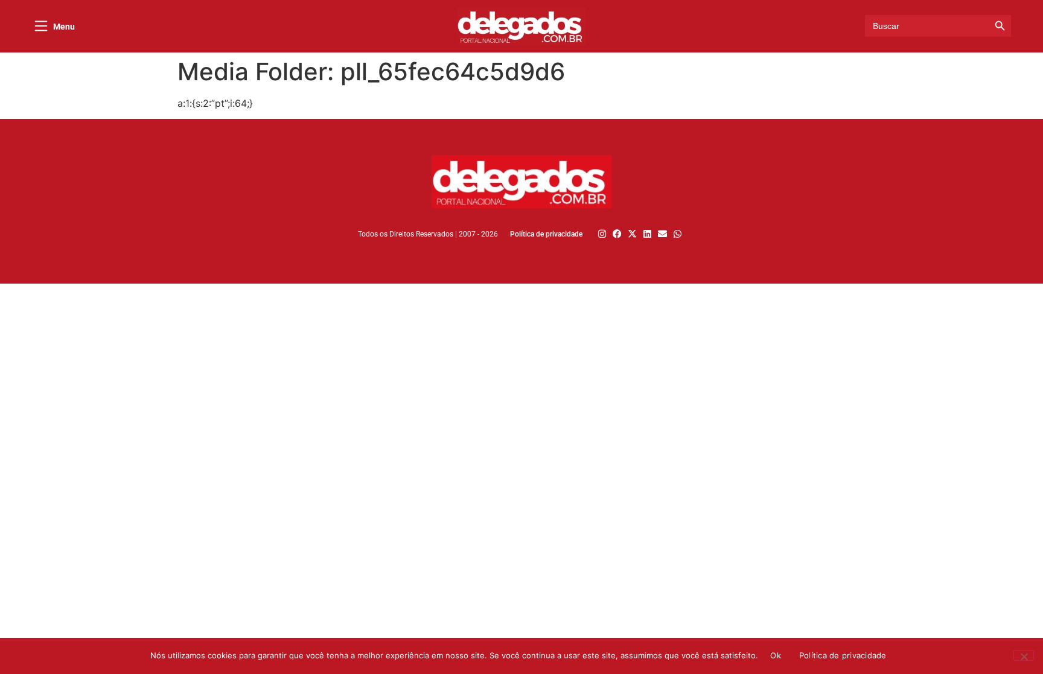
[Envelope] (662, 233)
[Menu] (41, 26)
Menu (64, 26)
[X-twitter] (632, 233)
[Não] (1023, 655)
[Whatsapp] (677, 233)
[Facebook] (617, 233)
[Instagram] (602, 233)
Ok (775, 655)
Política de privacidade (843, 655)
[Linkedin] (647, 233)
